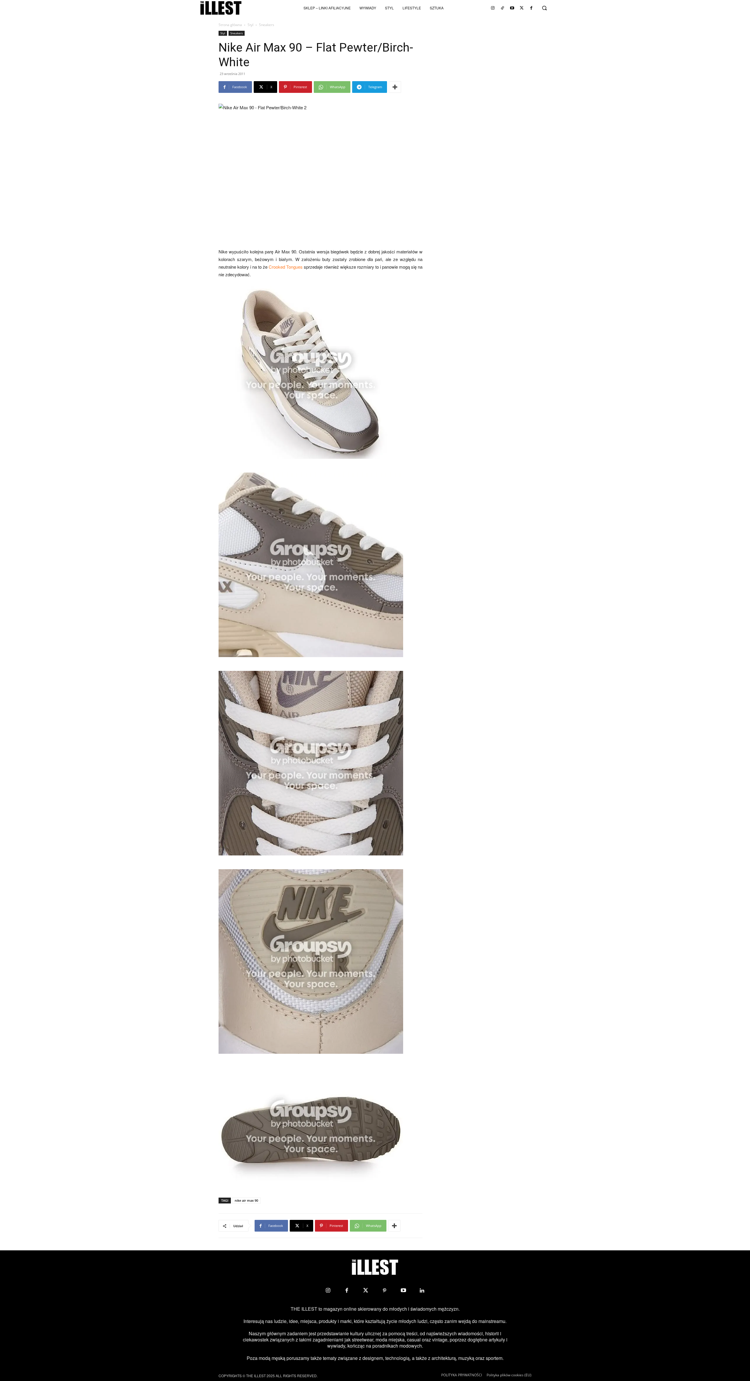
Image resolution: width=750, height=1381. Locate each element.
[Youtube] (512, 8)
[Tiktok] (502, 8)
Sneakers (236, 33)
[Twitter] (522, 8)
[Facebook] (531, 8)
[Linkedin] (422, 1290)
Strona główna (230, 24)
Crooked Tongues (286, 267)
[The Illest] (220, 8)
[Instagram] (493, 8)
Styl (250, 24)
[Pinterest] (384, 1290)
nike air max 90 (246, 1200)
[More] (395, 87)
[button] (544, 8)
